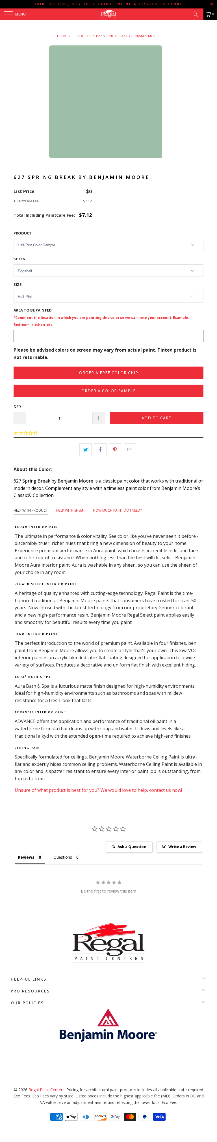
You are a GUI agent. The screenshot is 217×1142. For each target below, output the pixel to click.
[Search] (197, 14)
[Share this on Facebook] (100, 449)
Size (17, 284)
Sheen (19, 258)
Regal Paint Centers (46, 1089)
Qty (17, 406)
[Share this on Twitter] (85, 449)
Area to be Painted (101, 317)
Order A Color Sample (108, 390)
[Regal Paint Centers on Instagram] (111, 1065)
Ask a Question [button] (132, 846)
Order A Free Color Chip (108, 372)
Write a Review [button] (182, 846)
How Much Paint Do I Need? (117, 510)
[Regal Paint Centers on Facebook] (105, 1065)
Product (23, 233)
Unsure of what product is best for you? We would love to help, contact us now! (98, 790)
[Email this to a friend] (130, 449)
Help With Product (31, 510)
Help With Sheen (70, 510)
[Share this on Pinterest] (115, 449)
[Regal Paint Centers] (108, 14)
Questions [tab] (62, 857)
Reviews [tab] (26, 857)
